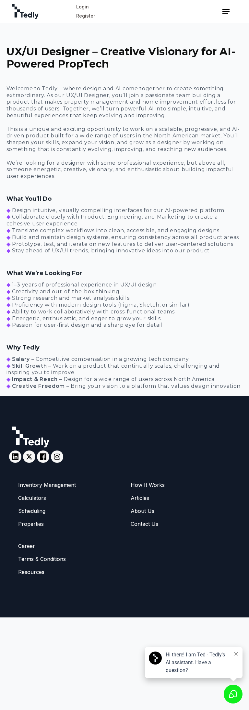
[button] (226, 11)
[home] (40, 11)
